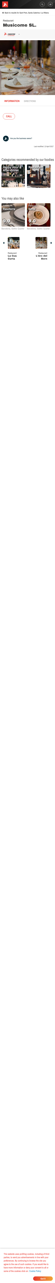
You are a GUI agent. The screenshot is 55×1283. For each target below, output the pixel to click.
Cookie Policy (35, 1271)
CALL (9, 116)
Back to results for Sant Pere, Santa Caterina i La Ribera (27, 13)
